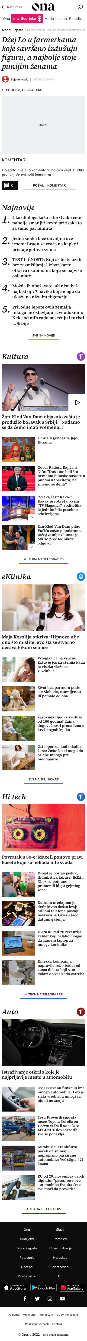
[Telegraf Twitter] (37, 1298)
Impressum (46, 1314)
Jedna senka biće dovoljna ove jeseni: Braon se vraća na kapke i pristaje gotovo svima (40, 244)
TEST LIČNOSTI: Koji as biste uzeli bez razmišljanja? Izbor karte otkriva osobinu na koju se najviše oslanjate (42, 268)
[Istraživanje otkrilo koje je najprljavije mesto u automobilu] (43, 1042)
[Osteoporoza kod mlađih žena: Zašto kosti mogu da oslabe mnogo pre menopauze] (18, 757)
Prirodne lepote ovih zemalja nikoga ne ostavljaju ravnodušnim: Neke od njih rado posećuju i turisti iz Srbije (43, 315)
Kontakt (57, 1324)
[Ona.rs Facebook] (24, 1298)
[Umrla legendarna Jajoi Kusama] (18, 449)
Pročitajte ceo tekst (23, 89)
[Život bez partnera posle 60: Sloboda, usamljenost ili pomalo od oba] (18, 698)
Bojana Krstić (19, 79)
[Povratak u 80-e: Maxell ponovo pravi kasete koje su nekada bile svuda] (43, 827)
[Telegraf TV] (62, 1298)
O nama (14, 1314)
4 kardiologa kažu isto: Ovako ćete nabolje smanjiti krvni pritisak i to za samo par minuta (42, 223)
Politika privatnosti (37, 1324)
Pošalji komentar (49, 185)
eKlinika (16, 577)
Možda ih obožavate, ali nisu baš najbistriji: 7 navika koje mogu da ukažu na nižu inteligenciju (41, 291)
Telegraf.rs (14, 7)
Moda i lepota (12, 30)
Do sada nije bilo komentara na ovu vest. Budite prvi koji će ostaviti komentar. (43, 172)
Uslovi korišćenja (67, 1314)
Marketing (29, 1314)
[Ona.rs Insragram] (50, 1298)
